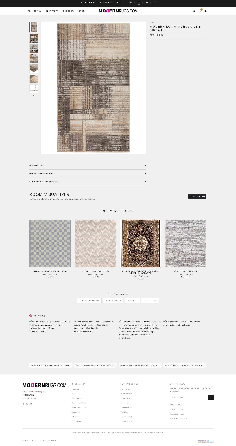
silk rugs (103, 433)
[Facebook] (23, 403)
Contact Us (76, 412)
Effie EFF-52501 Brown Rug (95, 271)
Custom (83, 11)
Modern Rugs (150, 301)
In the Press (76, 417)
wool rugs (141, 433)
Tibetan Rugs (126, 403)
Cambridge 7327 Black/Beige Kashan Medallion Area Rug (141, 272)
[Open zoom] (93, 88)
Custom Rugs (126, 398)
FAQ (73, 394)
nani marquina (119, 433)
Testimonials (77, 398)
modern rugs (77, 433)
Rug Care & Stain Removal (44, 181)
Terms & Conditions (79, 407)
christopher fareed (131, 433)
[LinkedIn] (31, 403)
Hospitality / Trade (177, 414)
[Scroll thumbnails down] (34, 95)
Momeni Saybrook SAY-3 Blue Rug (50, 271)
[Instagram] (27, 403)
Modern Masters (113, 301)
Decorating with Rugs (42, 173)
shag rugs (110, 433)
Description (36, 165)
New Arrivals (126, 389)
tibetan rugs (86, 433)
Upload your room (197, 196)
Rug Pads (124, 412)
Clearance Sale (126, 421)
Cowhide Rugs (126, 407)
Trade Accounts (127, 417)
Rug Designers (126, 394)
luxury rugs (149, 433)
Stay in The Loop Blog (178, 419)
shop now (117, 2)
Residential (34, 11)
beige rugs (132, 301)
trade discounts (158, 433)
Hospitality (52, 11)
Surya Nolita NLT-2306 (185, 271)
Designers (69, 11)
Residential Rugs (176, 409)
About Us (75, 389)
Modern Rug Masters (89, 301)
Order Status (76, 421)
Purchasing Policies (79, 403)
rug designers (95, 433)
